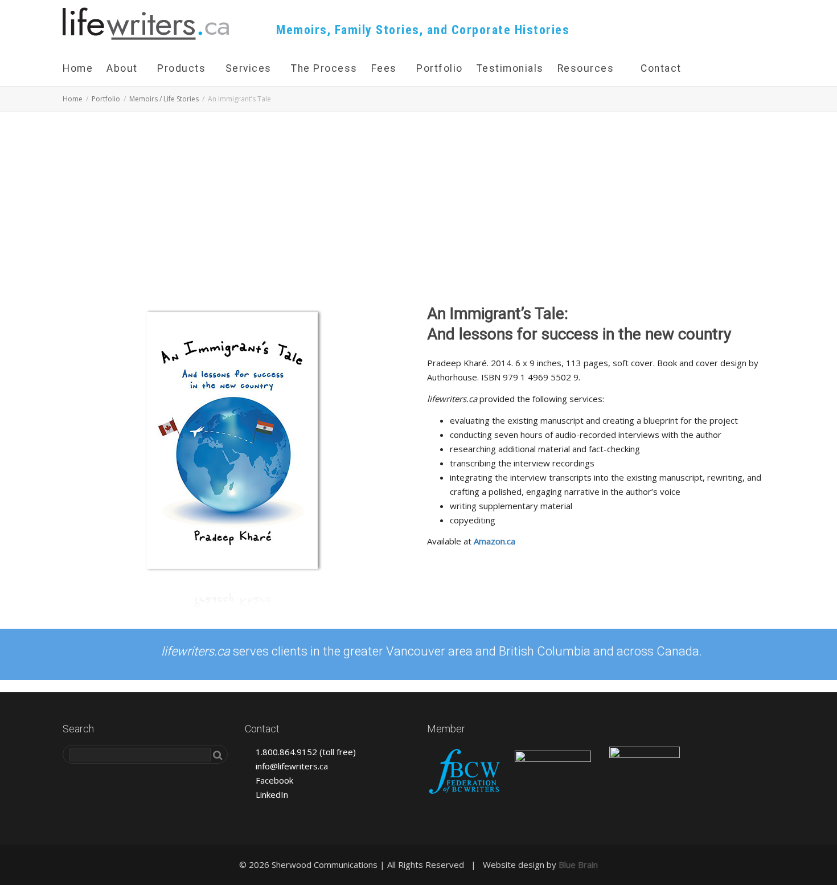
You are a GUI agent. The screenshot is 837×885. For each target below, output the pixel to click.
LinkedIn (270, 794)
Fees (385, 68)
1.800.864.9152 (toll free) (304, 751)
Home (78, 68)
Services (250, 68)
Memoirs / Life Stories (164, 99)
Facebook (273, 780)
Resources (585, 68)
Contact (661, 68)
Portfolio (439, 68)
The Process (324, 68)
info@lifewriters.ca (290, 766)
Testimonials (510, 68)
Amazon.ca (494, 541)
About (123, 68)
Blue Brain (578, 864)
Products (183, 68)
